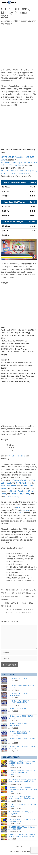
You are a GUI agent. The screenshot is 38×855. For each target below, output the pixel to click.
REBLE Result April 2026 (17, 678)
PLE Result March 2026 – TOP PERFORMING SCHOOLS (19, 732)
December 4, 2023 (17, 78)
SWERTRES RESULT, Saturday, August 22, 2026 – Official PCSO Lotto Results (22, 789)
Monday (4, 78)
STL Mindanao (28, 593)
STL (33, 590)
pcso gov (25, 510)
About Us (19, 847)
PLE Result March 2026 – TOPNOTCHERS (17, 725)
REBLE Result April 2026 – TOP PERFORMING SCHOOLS (20, 702)
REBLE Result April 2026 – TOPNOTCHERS (18, 694)
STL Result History (17, 456)
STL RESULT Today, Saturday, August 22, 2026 (22, 805)
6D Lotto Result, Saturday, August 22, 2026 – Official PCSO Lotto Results (22, 781)
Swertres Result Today (20, 494)
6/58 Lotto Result (19, 480)
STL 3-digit (16, 593)
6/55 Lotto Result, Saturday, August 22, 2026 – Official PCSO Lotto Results (21, 763)
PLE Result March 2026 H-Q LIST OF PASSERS (22, 747)
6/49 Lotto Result (23, 483)
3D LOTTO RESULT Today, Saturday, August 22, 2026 (21, 820)
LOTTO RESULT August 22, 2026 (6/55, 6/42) (20, 813)
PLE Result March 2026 (17, 708)
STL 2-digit (6, 593)
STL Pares (5, 596)
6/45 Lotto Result (8, 486)
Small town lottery (23, 590)
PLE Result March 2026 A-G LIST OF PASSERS (21, 740)
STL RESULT (6, 24)
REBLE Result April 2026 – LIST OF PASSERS (21, 687)
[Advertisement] (19, 48)
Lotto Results (9, 590)
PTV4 (21, 513)
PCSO (18, 507)
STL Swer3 (26, 596)
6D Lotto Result (16, 491)
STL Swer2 (15, 596)
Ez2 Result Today (11, 496)
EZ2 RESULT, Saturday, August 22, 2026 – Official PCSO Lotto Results (21, 798)
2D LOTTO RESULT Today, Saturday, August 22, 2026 (21, 828)
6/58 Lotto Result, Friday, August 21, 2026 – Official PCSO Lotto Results (21, 835)
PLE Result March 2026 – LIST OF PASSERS (20, 717)
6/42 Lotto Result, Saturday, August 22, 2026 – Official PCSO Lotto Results (21, 772)
